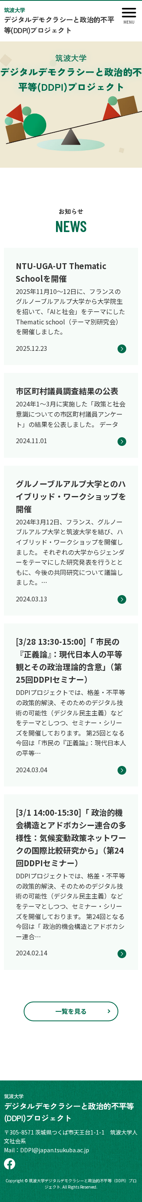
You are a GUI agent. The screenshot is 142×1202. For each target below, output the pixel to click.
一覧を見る (71, 1011)
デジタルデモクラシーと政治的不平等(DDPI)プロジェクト (59, 20)
